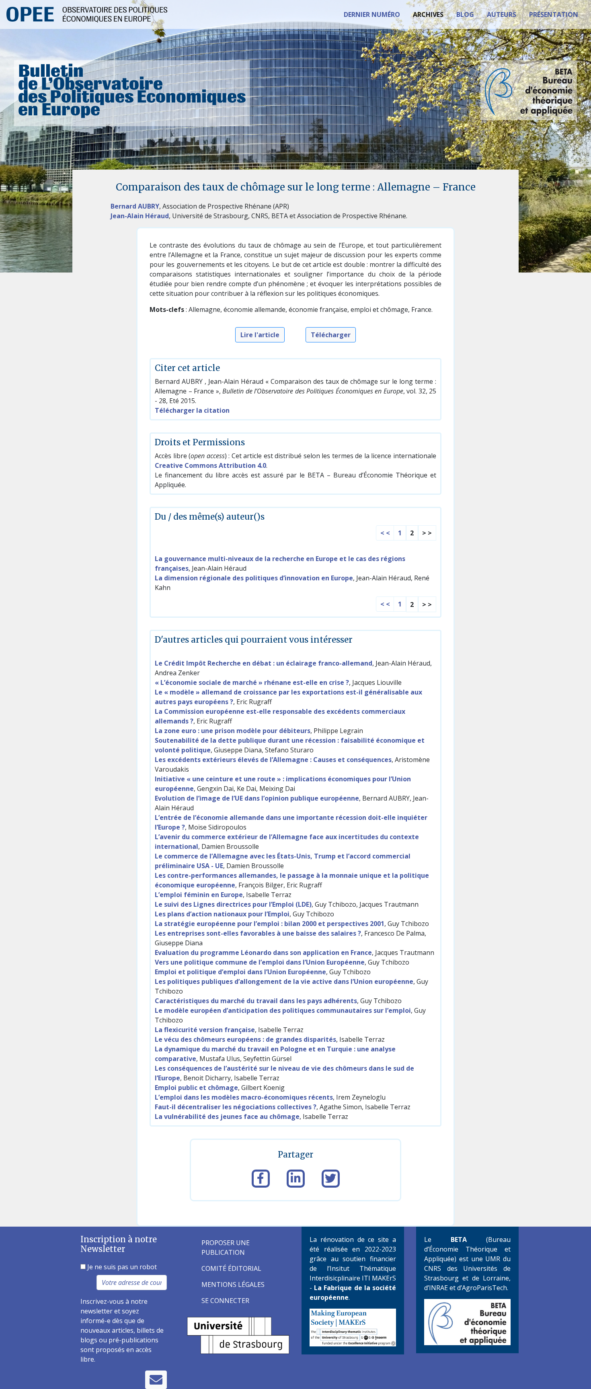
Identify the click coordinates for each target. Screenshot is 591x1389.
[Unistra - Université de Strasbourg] (238, 1334)
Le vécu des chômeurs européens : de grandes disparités (245, 1039)
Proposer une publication (225, 1247)
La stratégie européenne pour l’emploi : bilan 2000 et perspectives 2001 (269, 923)
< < (385, 533)
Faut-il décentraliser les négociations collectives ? (235, 1106)
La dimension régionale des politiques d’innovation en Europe (254, 578)
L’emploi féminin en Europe (199, 894)
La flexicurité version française (205, 1029)
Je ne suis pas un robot (121, 1266)
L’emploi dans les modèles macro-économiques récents (244, 1097)
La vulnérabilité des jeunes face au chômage (227, 1116)
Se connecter (225, 1300)
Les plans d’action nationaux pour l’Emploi (222, 914)
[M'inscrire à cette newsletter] (156, 1380)
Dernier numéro (372, 14)
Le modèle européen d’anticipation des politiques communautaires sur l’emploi (283, 1010)
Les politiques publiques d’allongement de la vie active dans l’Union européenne (284, 981)
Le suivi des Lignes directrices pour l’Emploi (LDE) (233, 904)
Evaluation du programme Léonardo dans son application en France (263, 952)
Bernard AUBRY (135, 206)
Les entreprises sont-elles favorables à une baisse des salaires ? (258, 933)
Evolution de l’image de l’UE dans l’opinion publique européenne (257, 798)
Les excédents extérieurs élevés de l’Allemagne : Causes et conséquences (273, 759)
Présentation (553, 14)
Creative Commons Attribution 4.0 (210, 465)
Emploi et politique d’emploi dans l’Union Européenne (240, 971)
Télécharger (331, 334)
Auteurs (501, 14)
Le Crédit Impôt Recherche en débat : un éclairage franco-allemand (263, 663)
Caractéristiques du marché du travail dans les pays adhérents (256, 1000)
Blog (465, 14)
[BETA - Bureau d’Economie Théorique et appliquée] (467, 1321)
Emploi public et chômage (196, 1087)
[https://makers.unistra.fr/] (353, 1326)
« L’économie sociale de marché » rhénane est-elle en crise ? (252, 682)
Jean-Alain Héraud (140, 215)
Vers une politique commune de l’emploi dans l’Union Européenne (260, 962)
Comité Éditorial (231, 1268)
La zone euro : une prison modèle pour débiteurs (232, 730)
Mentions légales (233, 1284)
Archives (428, 14)
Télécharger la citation (192, 410)
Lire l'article (259, 334)
